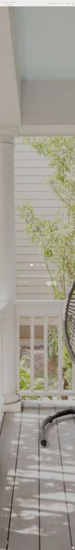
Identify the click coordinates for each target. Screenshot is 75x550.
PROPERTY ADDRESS (24, 282)
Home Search (61, 3)
